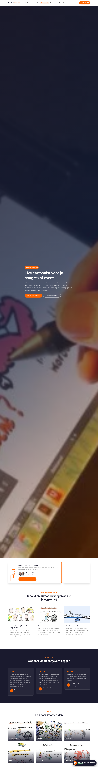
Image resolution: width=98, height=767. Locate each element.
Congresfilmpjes (63, 3)
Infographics (36, 3)
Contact (75, 2)
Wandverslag (28, 3)
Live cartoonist (44, 3)
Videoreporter (53, 3)
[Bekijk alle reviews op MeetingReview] (77, 572)
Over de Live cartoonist (33, 295)
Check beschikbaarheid (52, 295)
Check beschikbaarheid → (27, 579)
